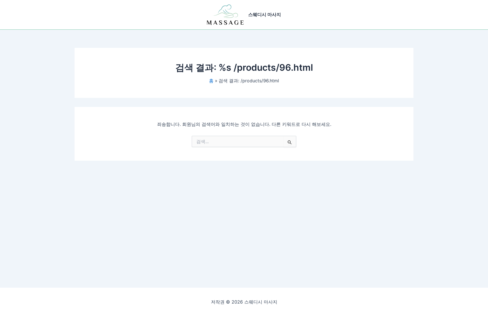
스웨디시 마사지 (264, 14)
